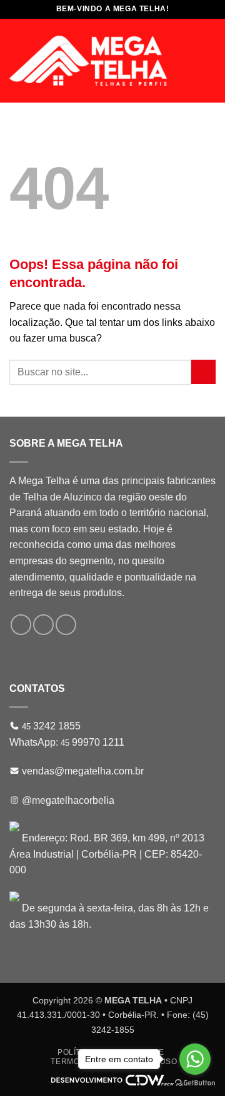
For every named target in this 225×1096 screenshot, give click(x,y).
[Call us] (66, 624)
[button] (208, 60)
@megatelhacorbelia (68, 800)
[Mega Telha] (88, 61)
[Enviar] (203, 372)
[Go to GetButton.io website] (195, 1083)
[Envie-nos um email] (43, 624)
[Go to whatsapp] (195, 1059)
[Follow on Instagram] (21, 624)
